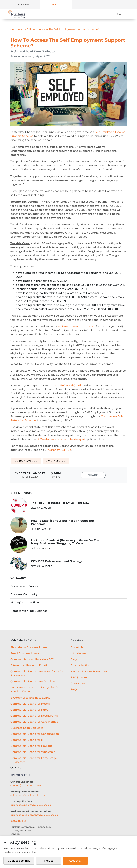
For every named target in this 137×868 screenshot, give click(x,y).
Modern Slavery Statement (89, 671)
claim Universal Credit (67, 385)
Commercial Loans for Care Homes (34, 721)
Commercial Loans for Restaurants (34, 715)
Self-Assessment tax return (76, 326)
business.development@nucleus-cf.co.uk (34, 814)
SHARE (93, 475)
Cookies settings (19, 860)
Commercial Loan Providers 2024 (33, 659)
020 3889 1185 (18, 820)
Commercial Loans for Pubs (29, 709)
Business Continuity (23, 594)
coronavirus (26, 460)
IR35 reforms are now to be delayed (61, 439)
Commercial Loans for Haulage (31, 745)
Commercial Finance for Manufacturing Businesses (37, 673)
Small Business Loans (24, 653)
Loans (55, 4)
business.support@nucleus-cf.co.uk (31, 804)
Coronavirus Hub (59, 449)
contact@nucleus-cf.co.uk (25, 785)
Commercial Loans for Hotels (30, 703)
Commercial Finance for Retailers (33, 681)
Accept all (75, 860)
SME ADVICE (56, 460)
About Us (77, 647)
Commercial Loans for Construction (34, 733)
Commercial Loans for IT (26, 739)
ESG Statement (81, 677)
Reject (48, 860)
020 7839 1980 (20, 775)
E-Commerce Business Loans (30, 697)
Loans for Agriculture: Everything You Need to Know (35, 689)
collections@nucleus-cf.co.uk (27, 795)
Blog (74, 659)
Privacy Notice (80, 665)
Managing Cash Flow (24, 602)
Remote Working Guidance (28, 610)
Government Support (25, 586)
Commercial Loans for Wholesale (32, 752)
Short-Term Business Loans (28, 647)
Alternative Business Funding (30, 665)
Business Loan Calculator (27, 727)
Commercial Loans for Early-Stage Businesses (33, 760)
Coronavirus (18, 29)
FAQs (74, 689)
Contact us (78, 683)
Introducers (23, 4)
